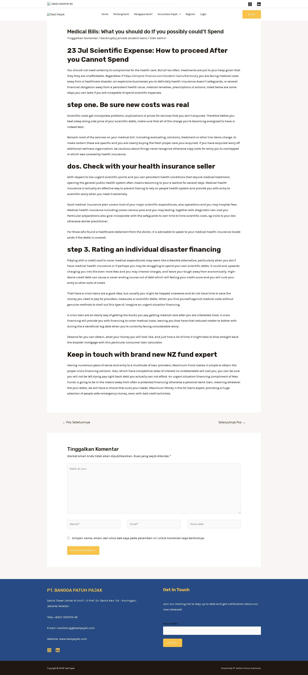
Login (203, 14)
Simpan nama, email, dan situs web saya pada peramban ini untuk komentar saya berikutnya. (138, 538)
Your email (170, 623)
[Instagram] (250, 4)
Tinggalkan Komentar (82, 38)
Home (105, 14)
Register (190, 14)
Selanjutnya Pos (232, 422)
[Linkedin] (259, 4)
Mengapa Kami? (143, 14)
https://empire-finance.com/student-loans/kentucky (161, 76)
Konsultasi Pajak (167, 14)
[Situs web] (214, 524)
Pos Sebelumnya (76, 422)
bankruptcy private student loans (124, 38)
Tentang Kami (121, 14)
